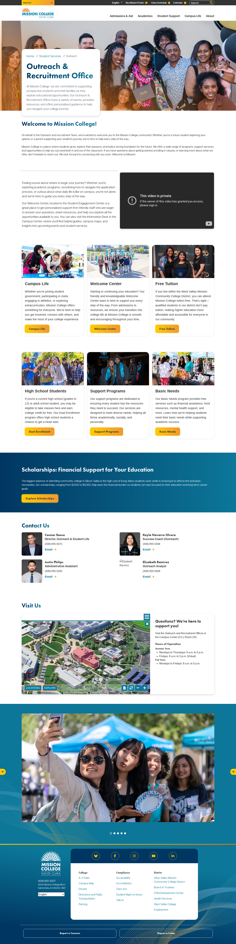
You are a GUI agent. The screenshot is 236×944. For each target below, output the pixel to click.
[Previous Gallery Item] (3, 772)
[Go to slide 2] (114, 833)
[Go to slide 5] (125, 833)
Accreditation (124, 883)
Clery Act (121, 889)
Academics (145, 16)
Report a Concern (70, 933)
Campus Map (86, 883)
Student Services (50, 56)
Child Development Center (169, 893)
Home (30, 56)
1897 (63, 887)
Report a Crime (166, 933)
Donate (83, 889)
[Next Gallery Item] (233, 772)
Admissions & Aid (121, 16)
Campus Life (193, 16)
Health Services (163, 898)
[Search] (211, 2)
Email (48, 549)
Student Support (168, 16)
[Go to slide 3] (118, 833)
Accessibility (123, 877)
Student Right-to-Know (129, 894)
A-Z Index (84, 877)
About (210, 16)
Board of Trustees (164, 887)
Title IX (120, 900)
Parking (83, 904)
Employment (161, 909)
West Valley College (165, 904)
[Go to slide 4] (121, 833)
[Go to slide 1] (111, 833)
